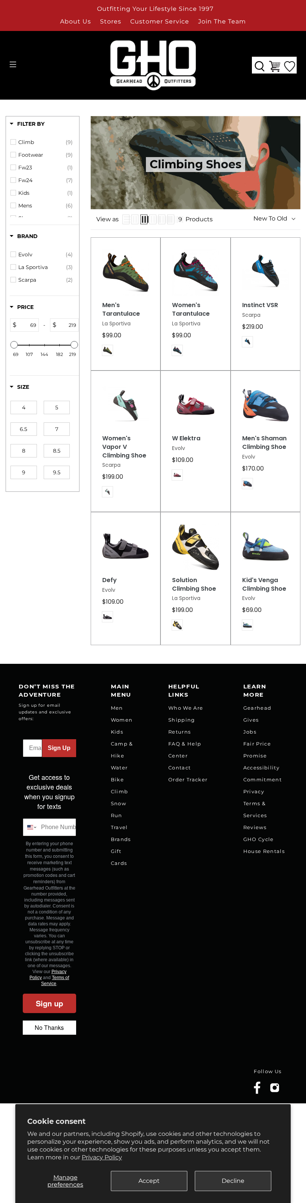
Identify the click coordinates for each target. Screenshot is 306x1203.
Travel (119, 827)
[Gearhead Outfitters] (153, 65)
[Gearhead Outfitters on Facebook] (257, 1092)
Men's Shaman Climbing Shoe (264, 442)
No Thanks (49, 1027)
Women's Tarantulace (191, 309)
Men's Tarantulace (121, 309)
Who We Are (185, 708)
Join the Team (222, 21)
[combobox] (30, 827)
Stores (110, 21)
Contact (179, 768)
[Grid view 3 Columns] (143, 219)
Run (116, 815)
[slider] (14, 345)
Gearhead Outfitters (61, 1082)
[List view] (125, 219)
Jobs (249, 732)
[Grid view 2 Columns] (134, 219)
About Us (75, 21)
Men (117, 708)
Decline (233, 1180)
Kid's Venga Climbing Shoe (264, 584)
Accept (149, 1180)
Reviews (254, 827)
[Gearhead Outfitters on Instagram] (275, 1090)
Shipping (181, 720)
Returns (179, 732)
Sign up (49, 1003)
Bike (117, 779)
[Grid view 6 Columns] (170, 219)
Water (119, 768)
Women (122, 720)
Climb (119, 791)
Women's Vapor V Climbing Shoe (124, 446)
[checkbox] (45, 142)
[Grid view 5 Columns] (161, 219)
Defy (109, 580)
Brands (121, 839)
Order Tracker (187, 779)
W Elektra (186, 438)
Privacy (253, 791)
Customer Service (159, 21)
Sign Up (59, 748)
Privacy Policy (102, 1157)
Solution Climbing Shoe (194, 584)
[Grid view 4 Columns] (152, 219)
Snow (118, 803)
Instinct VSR (260, 305)
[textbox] (27, 325)
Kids (117, 732)
